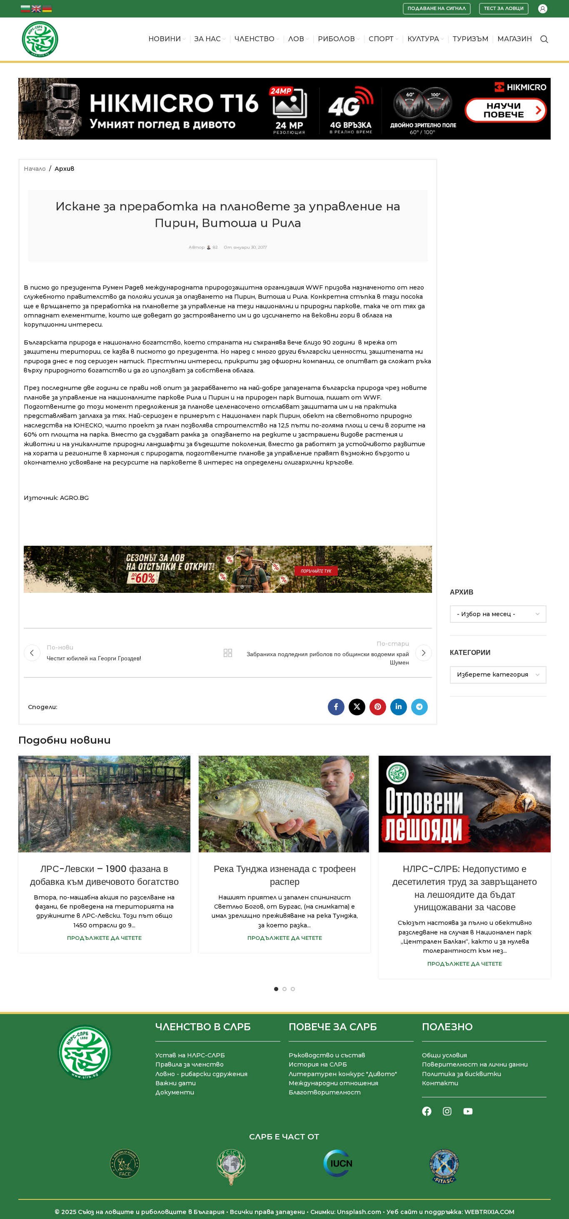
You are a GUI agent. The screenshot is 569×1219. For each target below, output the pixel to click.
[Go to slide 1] (276, 989)
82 (215, 247)
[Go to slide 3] (293, 989)
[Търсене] (544, 39)
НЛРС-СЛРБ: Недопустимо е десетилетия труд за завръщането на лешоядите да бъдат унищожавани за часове (464, 888)
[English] (36, 8)
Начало (35, 168)
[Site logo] (40, 38)
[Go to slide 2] (284, 989)
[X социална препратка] (357, 707)
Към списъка (228, 652)
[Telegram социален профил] (419, 707)
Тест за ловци (504, 8)
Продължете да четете (104, 938)
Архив (64, 168)
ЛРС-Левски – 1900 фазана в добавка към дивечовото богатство (104, 875)
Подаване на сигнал (437, 8)
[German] (47, 8)
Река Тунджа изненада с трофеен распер (285, 875)
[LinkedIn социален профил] (398, 707)
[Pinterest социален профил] (377, 707)
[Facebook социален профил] (336, 707)
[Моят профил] (543, 8)
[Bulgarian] (25, 8)
